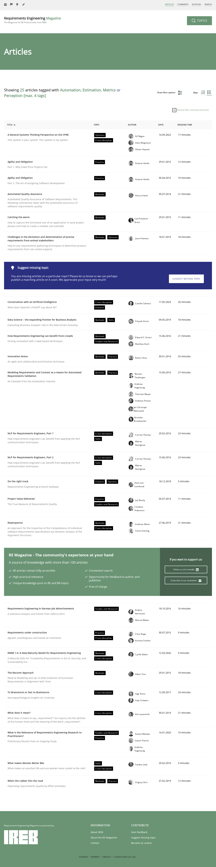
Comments (182, 4)
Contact (95, 843)
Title (9, 124)
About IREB (97, 832)
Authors (196, 4)
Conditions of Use (125, 857)
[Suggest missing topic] (17, 4)
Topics (201, 20)
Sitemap (83, 857)
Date (161, 124)
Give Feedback (139, 832)
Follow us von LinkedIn (184, 569)
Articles (169, 4)
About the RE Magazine (104, 837)
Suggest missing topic (186, 278)
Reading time (185, 124)
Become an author (141, 843)
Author (132, 124)
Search (208, 4)
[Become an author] (23, 4)
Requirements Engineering (32, 20)
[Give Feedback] (11, 4)
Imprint (95, 857)
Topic (97, 124)
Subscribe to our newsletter (184, 580)
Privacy (107, 857)
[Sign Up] (5, 4)
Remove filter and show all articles (192, 109)
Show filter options (166, 92)
